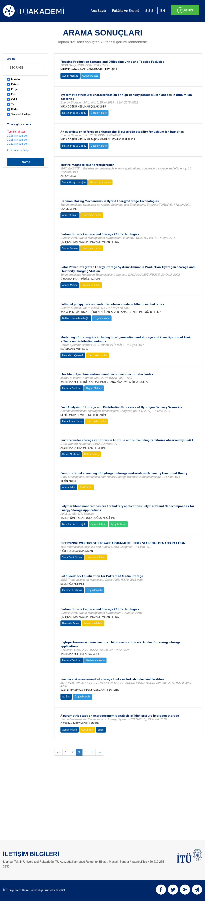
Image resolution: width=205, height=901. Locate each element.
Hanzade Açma (70, 623)
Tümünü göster (16, 131)
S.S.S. (149, 10)
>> (99, 752)
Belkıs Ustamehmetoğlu (75, 318)
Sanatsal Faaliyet (21, 114)
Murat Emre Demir (72, 421)
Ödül (14, 99)
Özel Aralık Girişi (18, 150)
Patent (15, 84)
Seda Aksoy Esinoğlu (74, 182)
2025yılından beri (17, 139)
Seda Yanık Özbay (72, 557)
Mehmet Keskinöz (72, 590)
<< (58, 752)
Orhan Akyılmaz (71, 454)
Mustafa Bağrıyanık (72, 355)
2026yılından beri (17, 135)
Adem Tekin (68, 487)
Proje (14, 89)
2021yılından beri (17, 143)
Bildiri (14, 109)
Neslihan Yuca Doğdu (74, 113)
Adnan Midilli (69, 285)
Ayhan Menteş (70, 75)
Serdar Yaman (70, 248)
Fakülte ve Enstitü (125, 10)
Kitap (14, 94)
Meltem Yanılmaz (72, 388)
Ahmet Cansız (70, 215)
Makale (15, 79)
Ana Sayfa (98, 10)
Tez (13, 104)
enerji (101, 729)
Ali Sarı (66, 696)
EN (162, 10)
